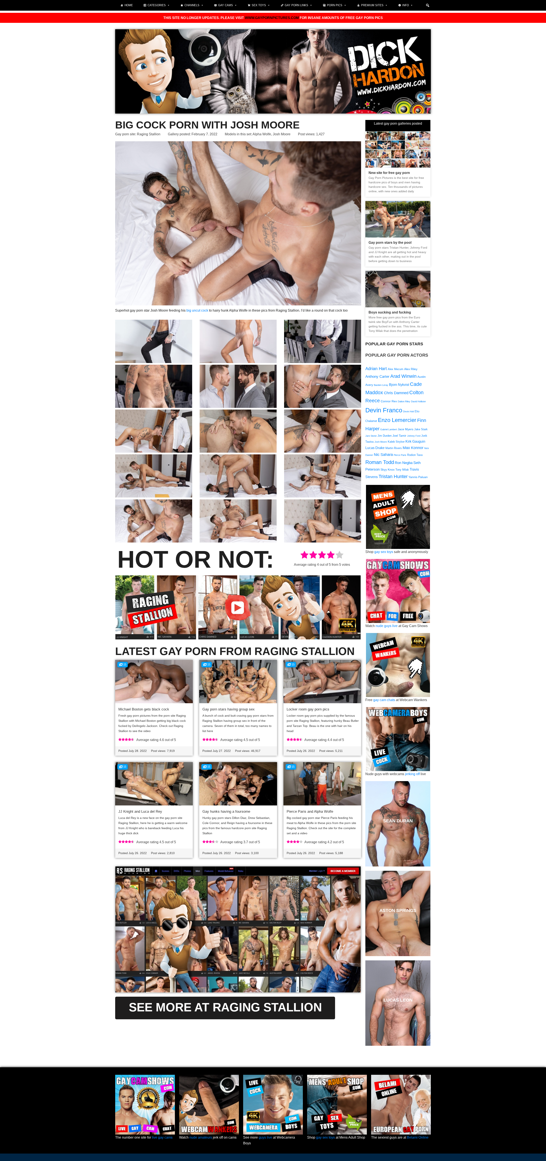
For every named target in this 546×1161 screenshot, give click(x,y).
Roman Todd (379, 462)
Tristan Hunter (393, 476)
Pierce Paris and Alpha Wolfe (310, 811)
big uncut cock (197, 310)
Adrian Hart (376, 368)
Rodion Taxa (415, 455)
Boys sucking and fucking (390, 312)
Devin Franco (383, 410)
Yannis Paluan (418, 477)
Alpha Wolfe (262, 134)
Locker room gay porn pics (308, 709)
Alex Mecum (395, 369)
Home (129, 5)
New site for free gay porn (389, 173)
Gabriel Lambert (388, 429)
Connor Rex (389, 401)
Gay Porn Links (296, 5)
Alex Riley (410, 369)
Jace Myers (405, 429)
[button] (427, 5)
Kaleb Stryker (396, 441)
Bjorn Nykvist (399, 385)
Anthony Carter (377, 377)
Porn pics (334, 5)
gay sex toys (383, 552)
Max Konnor (413, 447)
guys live (265, 1137)
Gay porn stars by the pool (390, 242)
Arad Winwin (403, 376)
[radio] (304, 555)
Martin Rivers (393, 448)
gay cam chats (384, 700)
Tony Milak (402, 469)
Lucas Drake (375, 448)
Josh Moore (281, 134)
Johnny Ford (413, 436)
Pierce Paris (400, 455)
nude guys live (387, 626)
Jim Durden (385, 435)
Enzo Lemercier (397, 420)
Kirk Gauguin (415, 441)
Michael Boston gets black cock (143, 709)
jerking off (412, 774)
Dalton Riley (404, 401)
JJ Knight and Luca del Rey (140, 811)
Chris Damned (396, 393)
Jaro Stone (371, 436)
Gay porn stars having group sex (228, 709)
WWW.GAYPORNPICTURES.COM (272, 18)
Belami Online (417, 1137)
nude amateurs (200, 1137)
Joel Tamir (399, 435)
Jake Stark (421, 429)
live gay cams (162, 1137)
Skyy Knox (387, 469)
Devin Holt (408, 411)
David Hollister (418, 401)
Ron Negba (403, 463)
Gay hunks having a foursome (226, 811)
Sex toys (259, 5)
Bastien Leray (381, 385)
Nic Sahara (383, 454)
